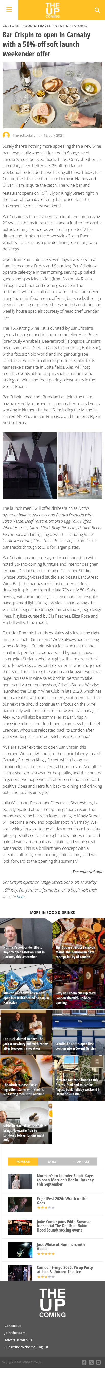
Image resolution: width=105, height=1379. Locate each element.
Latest (53, 1161)
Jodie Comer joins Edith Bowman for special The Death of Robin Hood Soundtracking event (64, 1226)
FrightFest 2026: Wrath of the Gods (62, 1201)
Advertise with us (18, 1340)
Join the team (15, 1332)
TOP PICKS (82, 1161)
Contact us (13, 1325)
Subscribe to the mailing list (26, 1347)
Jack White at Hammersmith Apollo (61, 1246)
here (21, 896)
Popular (23, 1161)
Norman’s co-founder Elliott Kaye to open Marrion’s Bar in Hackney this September (65, 1180)
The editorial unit (26, 135)
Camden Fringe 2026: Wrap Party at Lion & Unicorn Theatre (65, 1269)
